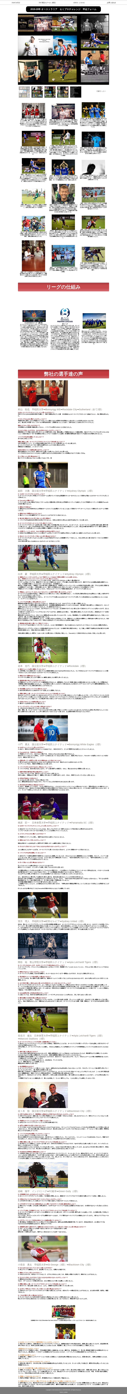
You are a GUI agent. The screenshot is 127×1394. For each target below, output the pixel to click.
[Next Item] (106, 49)
